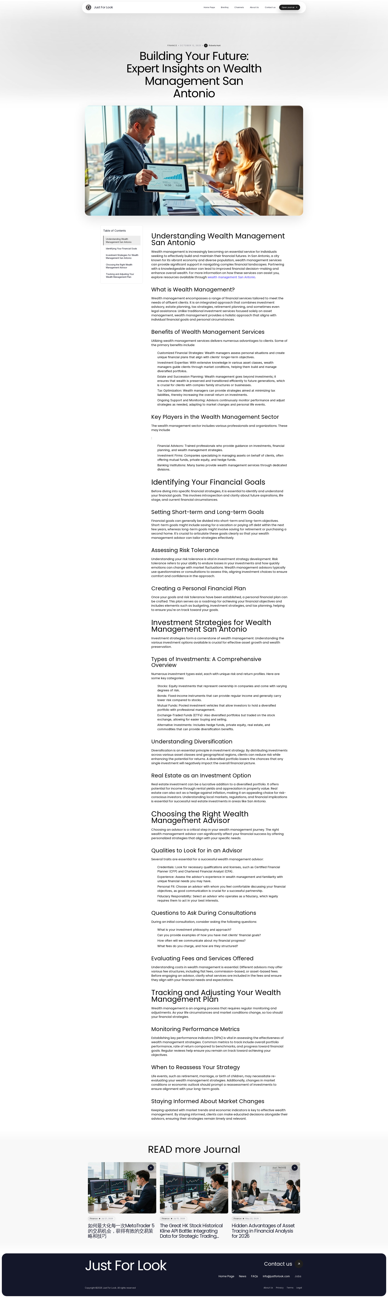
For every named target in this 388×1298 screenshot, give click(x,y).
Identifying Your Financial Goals (121, 248)
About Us (268, 1287)
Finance (172, 45)
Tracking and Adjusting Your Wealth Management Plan (120, 275)
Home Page (226, 1276)
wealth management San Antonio (231, 277)
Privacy (280, 1287)
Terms (290, 1287)
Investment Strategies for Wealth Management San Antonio (122, 256)
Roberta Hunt (215, 45)
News (242, 1276)
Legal (299, 1287)
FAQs (254, 1276)
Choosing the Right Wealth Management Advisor (119, 266)
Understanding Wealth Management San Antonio (119, 240)
